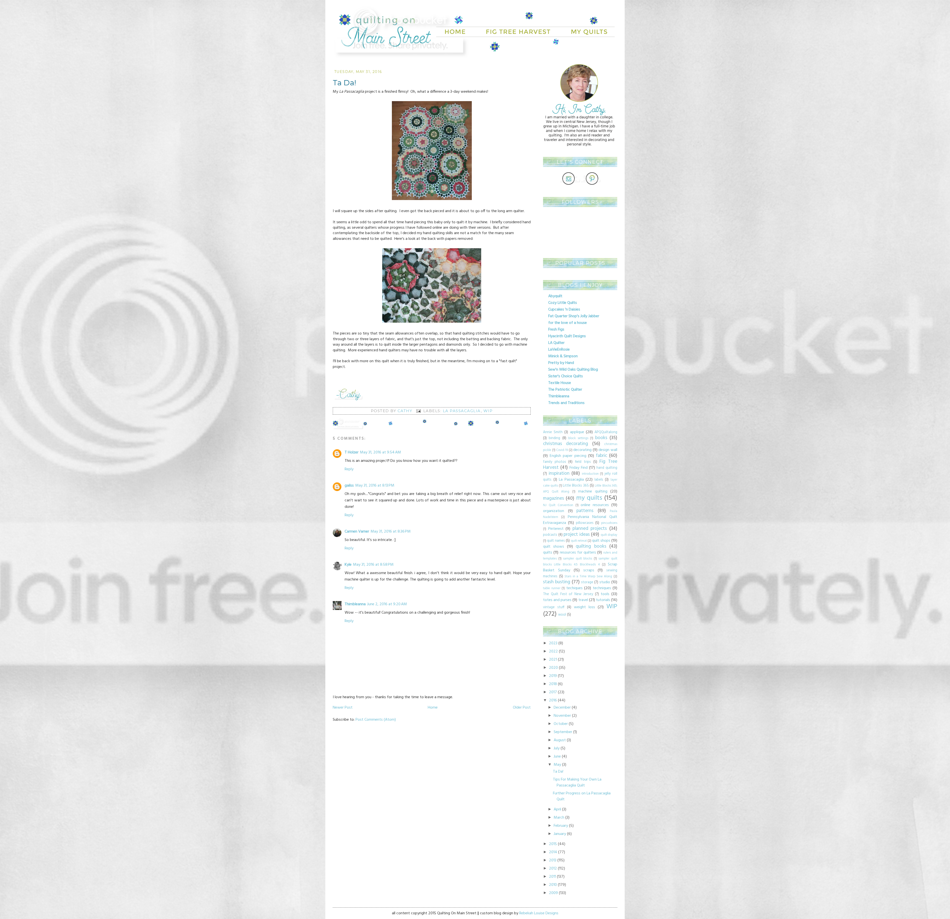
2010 (553, 885)
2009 (553, 893)
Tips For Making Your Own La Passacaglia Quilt (577, 782)
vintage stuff (553, 607)
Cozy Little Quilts (562, 303)
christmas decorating (565, 444)
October (561, 724)
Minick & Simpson (563, 356)
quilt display (609, 535)
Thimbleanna (355, 604)
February (561, 826)
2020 (553, 668)
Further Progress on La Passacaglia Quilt (582, 796)
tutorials (603, 600)
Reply (349, 469)
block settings (578, 438)
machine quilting (592, 491)
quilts (547, 552)
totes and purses (557, 600)
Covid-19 (562, 450)
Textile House (559, 383)
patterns (585, 511)
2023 (553, 643)
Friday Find (579, 468)
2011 (552, 877)
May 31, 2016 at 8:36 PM (391, 531)
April (557, 809)
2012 (553, 868)
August (560, 740)
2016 (553, 700)
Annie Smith (553, 432)
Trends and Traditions (566, 403)
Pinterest (556, 529)
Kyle (348, 564)
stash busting (556, 582)
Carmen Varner (357, 531)
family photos (554, 462)
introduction (590, 473)
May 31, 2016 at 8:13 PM (374, 485)
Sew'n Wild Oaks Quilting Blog (573, 369)
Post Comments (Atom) (376, 720)
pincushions (609, 523)
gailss (349, 485)
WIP (488, 410)
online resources (595, 505)
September (563, 732)
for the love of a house (567, 323)
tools (605, 594)
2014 (553, 852)
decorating (582, 450)
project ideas (577, 534)
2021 (553, 659)
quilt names (556, 541)
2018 (553, 684)
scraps (588, 570)
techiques (574, 588)
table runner (551, 588)
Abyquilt (555, 296)
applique (577, 432)
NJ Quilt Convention (558, 505)
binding (554, 438)
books (601, 438)
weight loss (584, 607)
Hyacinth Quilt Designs (567, 336)
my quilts (589, 498)
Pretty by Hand (561, 363)
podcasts (550, 535)
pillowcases (585, 523)
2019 (553, 676)
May (557, 765)
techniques (602, 588)
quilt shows (553, 546)
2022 (553, 651)
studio (604, 582)
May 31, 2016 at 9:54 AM (380, 452)
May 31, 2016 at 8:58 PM (373, 564)
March (559, 817)
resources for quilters (578, 552)
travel (583, 600)
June (557, 756)
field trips (583, 462)
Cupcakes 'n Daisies (564, 309)
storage (587, 582)
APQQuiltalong (605, 432)
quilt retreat (579, 540)
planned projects (589, 528)
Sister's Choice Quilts (565, 376)
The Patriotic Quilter (565, 389)
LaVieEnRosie (559, 349)
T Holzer (351, 452)
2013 (552, 860)
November (562, 716)
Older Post (522, 707)
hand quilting (606, 468)
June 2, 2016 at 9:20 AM (387, 604)
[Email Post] (418, 410)
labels (598, 480)
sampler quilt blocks (577, 558)
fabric (601, 455)
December (562, 707)
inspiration (559, 473)
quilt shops (601, 541)
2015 (553, 844)
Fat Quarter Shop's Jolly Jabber (573, 316)
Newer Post (343, 707)
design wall (607, 450)
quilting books (591, 546)
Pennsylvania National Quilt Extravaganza (580, 520)
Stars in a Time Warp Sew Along (588, 576)
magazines (553, 498)
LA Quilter (556, 343)
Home (433, 707)
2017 (553, 692)
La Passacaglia (462, 410)
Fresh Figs (556, 329)
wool (562, 615)
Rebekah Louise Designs (538, 913)
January (560, 834)
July (557, 748)
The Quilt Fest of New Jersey (568, 594)
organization (553, 511)
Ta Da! (558, 771)
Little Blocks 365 (576, 486)
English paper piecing (568, 456)
